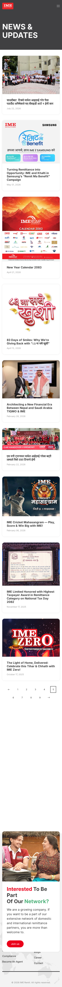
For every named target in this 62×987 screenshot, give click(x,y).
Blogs (37, 951)
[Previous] (9, 689)
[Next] (49, 697)
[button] (58, 6)
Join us (15, 943)
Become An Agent (12, 961)
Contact (38, 963)
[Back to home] (7, 6)
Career (38, 957)
